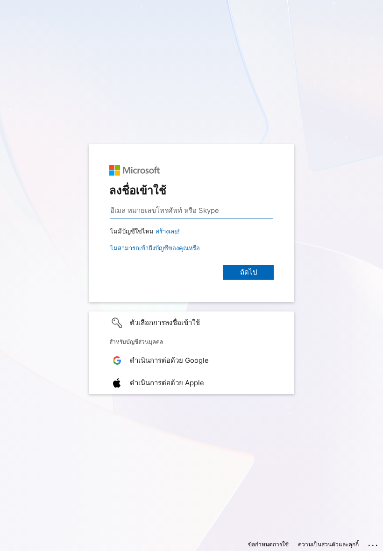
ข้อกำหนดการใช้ (268, 544)
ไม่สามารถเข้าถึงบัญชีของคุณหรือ (155, 248)
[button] (191, 322)
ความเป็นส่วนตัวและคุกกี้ (328, 544)
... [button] (373, 543)
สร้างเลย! (168, 231)
